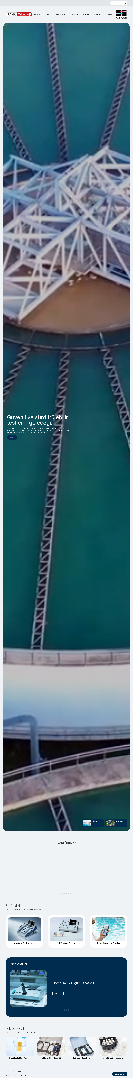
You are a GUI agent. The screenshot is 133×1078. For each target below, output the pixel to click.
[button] (39, 14)
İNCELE (12, 437)
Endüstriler (85, 14)
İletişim (110, 14)
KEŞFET (58, 993)
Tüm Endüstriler (119, 1074)
